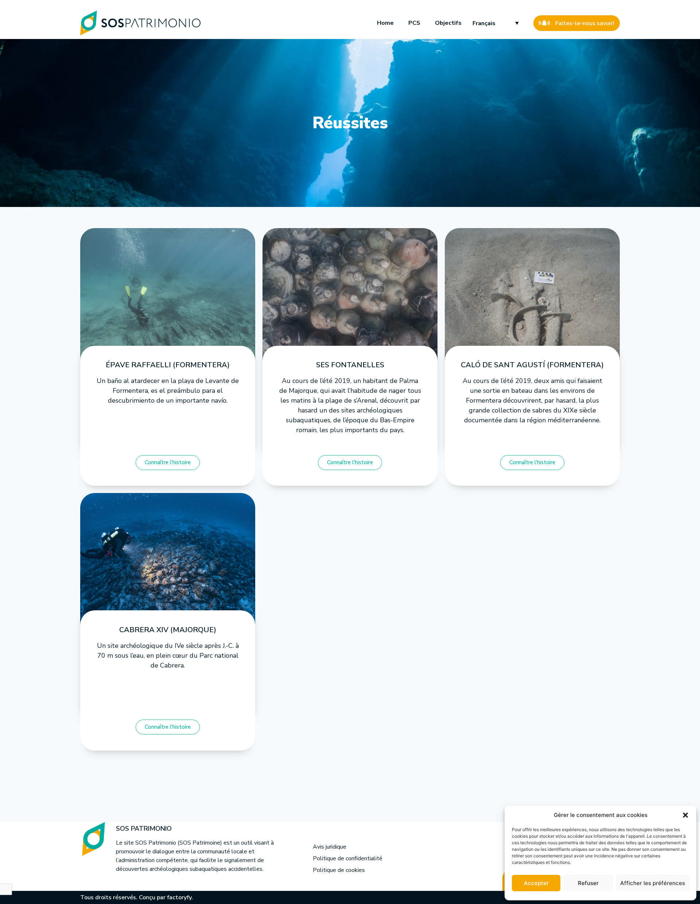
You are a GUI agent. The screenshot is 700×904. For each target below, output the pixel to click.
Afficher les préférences (652, 883)
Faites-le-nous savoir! (584, 23)
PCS (414, 23)
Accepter (536, 883)
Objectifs (448, 23)
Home (385, 23)
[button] (685, 815)
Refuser (588, 883)
